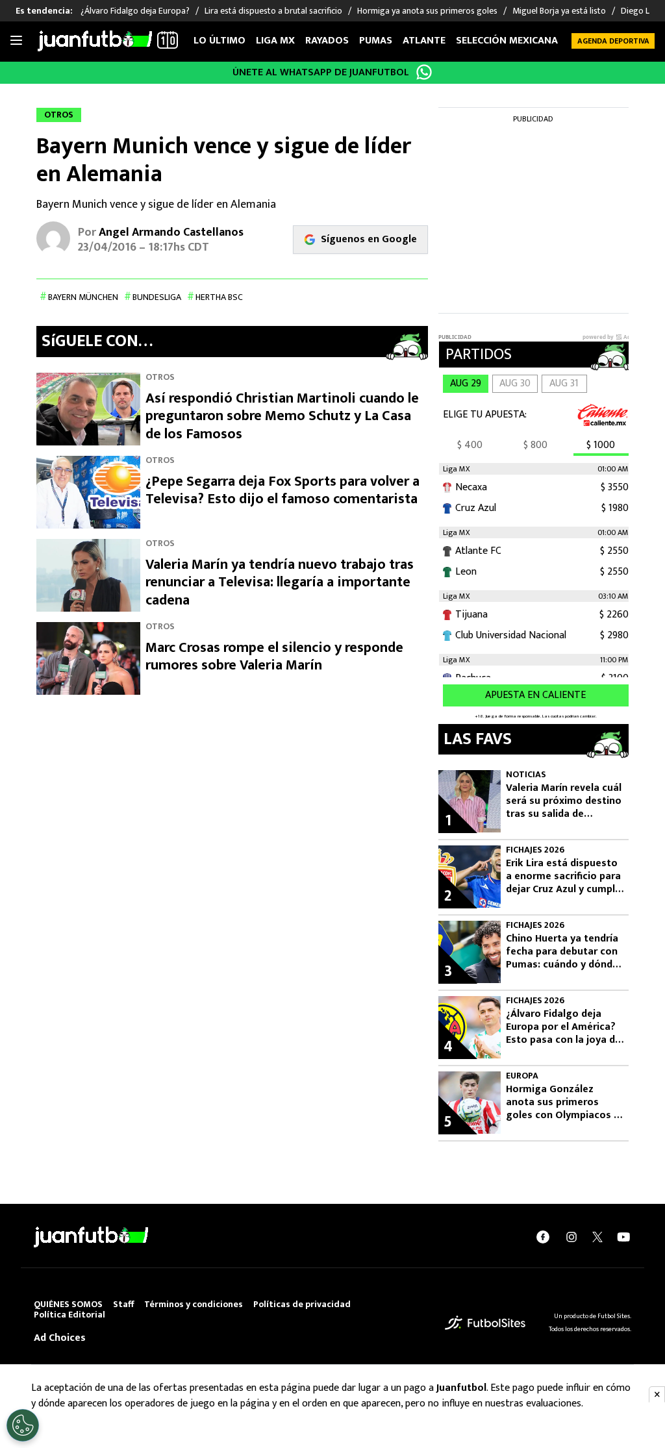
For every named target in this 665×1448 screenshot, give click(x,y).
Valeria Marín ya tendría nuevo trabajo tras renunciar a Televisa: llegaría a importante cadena (279, 582)
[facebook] (543, 1237)
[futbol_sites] (485, 1322)
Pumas (375, 40)
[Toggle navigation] (16, 41)
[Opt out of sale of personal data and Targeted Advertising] (22, 1425)
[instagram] (571, 1237)
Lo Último (219, 40)
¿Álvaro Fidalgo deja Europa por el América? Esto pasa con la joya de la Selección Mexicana (563, 1027)
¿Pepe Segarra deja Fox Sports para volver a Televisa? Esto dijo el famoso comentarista (282, 490)
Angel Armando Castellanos (171, 232)
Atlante (424, 40)
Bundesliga (156, 297)
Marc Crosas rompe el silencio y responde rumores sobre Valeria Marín (274, 657)
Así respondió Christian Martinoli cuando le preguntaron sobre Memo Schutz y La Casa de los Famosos (282, 416)
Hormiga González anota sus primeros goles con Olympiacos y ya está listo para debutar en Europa (562, 1102)
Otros (160, 376)
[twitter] (597, 1237)
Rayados (327, 40)
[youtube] (623, 1237)
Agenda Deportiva (613, 40)
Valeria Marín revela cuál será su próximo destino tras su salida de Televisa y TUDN (563, 801)
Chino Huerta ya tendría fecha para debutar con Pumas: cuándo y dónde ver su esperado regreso (564, 951)
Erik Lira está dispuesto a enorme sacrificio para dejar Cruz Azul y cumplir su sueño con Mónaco (563, 876)
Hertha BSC (219, 297)
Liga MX (275, 40)
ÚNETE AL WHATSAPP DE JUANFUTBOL (320, 72)
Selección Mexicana (507, 40)
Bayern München (83, 297)
